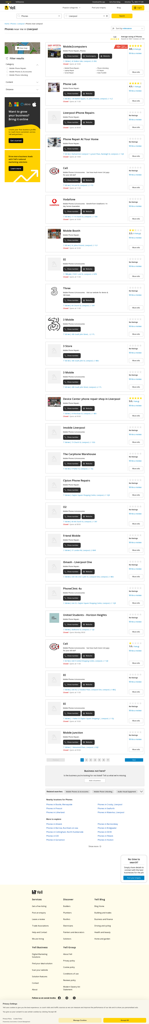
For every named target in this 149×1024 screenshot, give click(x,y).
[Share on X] (74, 998)
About (34, 989)
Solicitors (67, 939)
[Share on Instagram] (66, 998)
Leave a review (38, 919)
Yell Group (69, 947)
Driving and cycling (102, 925)
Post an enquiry (39, 912)
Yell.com (8, 2)
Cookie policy (69, 967)
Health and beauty (102, 932)
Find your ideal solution (42, 963)
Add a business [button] (95, 780)
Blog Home (99, 906)
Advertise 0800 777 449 (134, 2)
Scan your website (40, 970)
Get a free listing (114, 2)
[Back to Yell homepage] (10, 8)
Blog (119, 7)
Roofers (66, 919)
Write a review (135, 53)
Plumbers (67, 912)
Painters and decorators (73, 932)
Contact (35, 983)
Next (134, 760)
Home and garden (102, 939)
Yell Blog (99, 899)
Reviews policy (69, 980)
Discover (68, 899)
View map (23, 48)
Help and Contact (39, 932)
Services (37, 899)
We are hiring (38, 939)
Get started (16, 140)
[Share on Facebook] (59, 998)
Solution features (39, 976)
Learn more (16, 168)
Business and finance (103, 919)
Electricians (68, 925)
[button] (59, 16)
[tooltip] (107, 16)
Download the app (99, 2)
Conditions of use (71, 973)
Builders (66, 906)
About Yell (67, 954)
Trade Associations (40, 925)
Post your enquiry (99, 7)
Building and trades (102, 912)
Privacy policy (69, 960)
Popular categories (70, 7)
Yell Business (20, 2)
